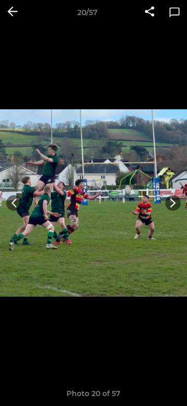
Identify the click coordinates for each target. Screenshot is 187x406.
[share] (149, 12)
